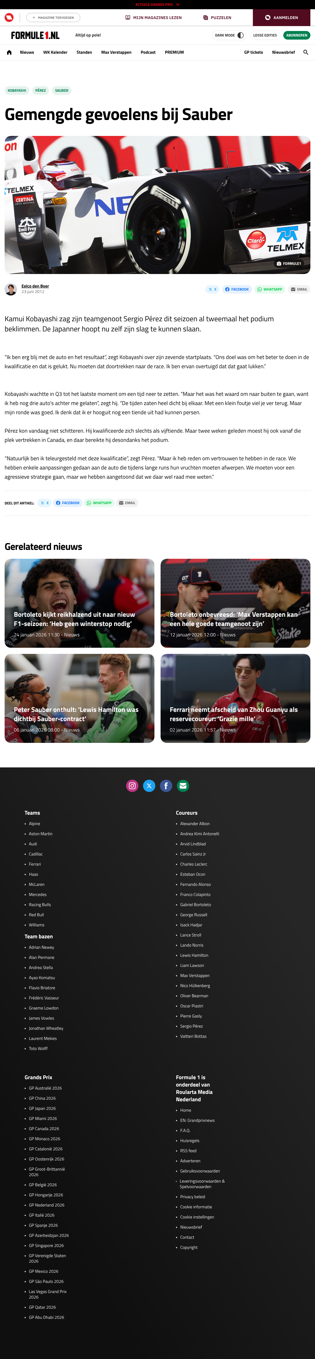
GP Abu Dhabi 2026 (46, 1317)
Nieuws (27, 52)
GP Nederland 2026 (46, 1205)
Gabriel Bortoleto (195, 905)
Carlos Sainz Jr (193, 854)
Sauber (61, 90)
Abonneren (296, 35)
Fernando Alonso (195, 884)
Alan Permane (41, 957)
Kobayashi (17, 90)
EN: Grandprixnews (197, 1120)
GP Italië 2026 (41, 1215)
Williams (36, 925)
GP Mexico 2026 (43, 1271)
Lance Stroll (190, 935)
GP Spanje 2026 (43, 1225)
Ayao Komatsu (42, 978)
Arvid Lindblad (193, 844)
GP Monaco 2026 (44, 1139)
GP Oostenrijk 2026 (46, 1159)
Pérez (40, 90)
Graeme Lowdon (43, 1008)
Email (302, 289)
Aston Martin (41, 834)
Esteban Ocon (192, 874)
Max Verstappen (116, 52)
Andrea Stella (41, 968)
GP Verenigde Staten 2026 (47, 1258)
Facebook (240, 289)
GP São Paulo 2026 (46, 1281)
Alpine (34, 824)
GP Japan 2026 (42, 1108)
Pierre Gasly (191, 1016)
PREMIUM (174, 52)
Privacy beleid (192, 1197)
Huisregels (189, 1141)
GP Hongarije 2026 (46, 1195)
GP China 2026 (42, 1098)
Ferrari (35, 864)
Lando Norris (191, 945)
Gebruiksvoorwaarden (200, 1171)
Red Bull (36, 915)
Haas (33, 874)
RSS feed (188, 1151)
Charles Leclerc (193, 864)
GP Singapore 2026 (46, 1246)
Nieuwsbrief (283, 52)
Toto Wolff (38, 1049)
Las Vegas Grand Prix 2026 (48, 1294)
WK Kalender (55, 52)
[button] (281, 17)
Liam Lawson (192, 965)
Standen (84, 52)
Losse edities (265, 35)
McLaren (37, 884)
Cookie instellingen (197, 1217)
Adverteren (190, 1161)
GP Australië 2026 (45, 1088)
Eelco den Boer (35, 286)
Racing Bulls (40, 905)
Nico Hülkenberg (195, 986)
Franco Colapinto (195, 895)
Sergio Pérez (191, 1026)
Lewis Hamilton (194, 955)
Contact (187, 1237)
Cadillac (36, 854)
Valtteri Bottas (193, 1036)
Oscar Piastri (191, 1006)
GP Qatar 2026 (42, 1307)
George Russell (193, 915)
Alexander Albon (195, 824)
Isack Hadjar (191, 925)
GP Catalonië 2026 (45, 1149)
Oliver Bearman (194, 996)
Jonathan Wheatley (46, 1028)
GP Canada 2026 (44, 1129)
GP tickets (253, 52)
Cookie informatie (196, 1207)
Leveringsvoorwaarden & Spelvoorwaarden (202, 1184)
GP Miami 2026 (43, 1119)
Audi (33, 844)
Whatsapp (273, 289)
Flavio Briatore (42, 988)
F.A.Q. (185, 1130)
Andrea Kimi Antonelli (199, 834)
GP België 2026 (43, 1185)
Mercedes (38, 895)
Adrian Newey (41, 947)
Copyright (188, 1247)
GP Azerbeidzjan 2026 (49, 1235)
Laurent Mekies (43, 1038)
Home (185, 1110)
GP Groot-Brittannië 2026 (47, 1172)
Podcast (148, 52)
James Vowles (41, 1018)
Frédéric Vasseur (44, 998)
